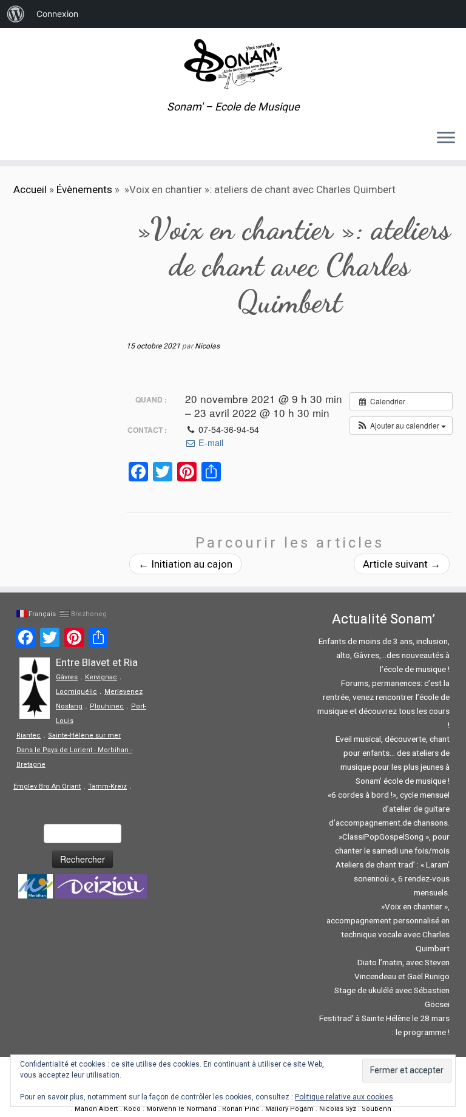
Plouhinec (107, 706)
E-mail (209, 442)
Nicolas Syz (337, 1109)
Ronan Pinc (241, 1109)
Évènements (84, 189)
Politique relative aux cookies (344, 1097)
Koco (132, 1109)
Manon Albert (96, 1109)
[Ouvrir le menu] (446, 138)
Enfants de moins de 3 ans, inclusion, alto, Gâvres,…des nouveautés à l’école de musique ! (384, 655)
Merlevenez (123, 692)
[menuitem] (16, 14)
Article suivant (402, 564)
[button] (401, 425)
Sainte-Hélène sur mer (84, 735)
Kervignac (101, 677)
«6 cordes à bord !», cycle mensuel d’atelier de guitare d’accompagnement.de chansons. (389, 808)
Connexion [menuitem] (57, 13)
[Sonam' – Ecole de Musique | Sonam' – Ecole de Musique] (233, 64)
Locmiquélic (76, 692)
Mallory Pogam (289, 1109)
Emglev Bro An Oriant (47, 786)
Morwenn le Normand (181, 1109)
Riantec (28, 735)
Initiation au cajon (185, 564)
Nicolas (207, 346)
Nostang (69, 706)
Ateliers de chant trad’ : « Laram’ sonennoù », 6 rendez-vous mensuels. (393, 878)
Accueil (30, 189)
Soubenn (376, 1109)
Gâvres (67, 677)
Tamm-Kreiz (107, 786)
